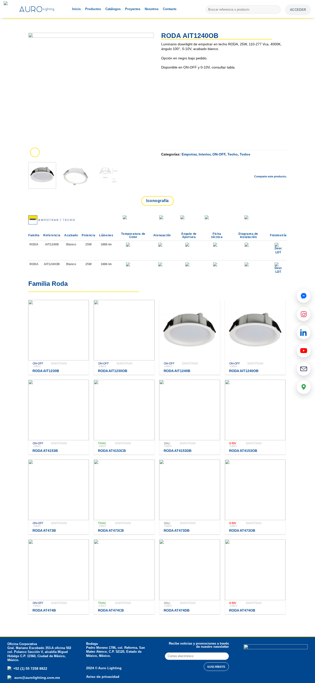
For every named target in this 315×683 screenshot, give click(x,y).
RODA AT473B (44, 530)
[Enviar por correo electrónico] (270, 168)
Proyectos (132, 9)
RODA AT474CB (111, 610)
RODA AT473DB (176, 530)
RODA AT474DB (176, 610)
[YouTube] (304, 351)
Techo (232, 154)
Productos (93, 9)
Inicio (76, 9)
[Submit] (276, 9)
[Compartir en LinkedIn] (283, 168)
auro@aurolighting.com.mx (36, 678)
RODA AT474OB (242, 610)
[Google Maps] (304, 387)
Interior (204, 154)
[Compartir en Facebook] (243, 168)
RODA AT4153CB (112, 451)
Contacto (169, 9)
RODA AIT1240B (177, 371)
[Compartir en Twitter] (257, 168)
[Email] (304, 369)
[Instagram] (304, 314)
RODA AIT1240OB (243, 371)
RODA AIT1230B (45, 371)
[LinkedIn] (304, 332)
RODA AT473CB (111, 530)
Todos (245, 154)
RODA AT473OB (242, 530)
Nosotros (151, 9)
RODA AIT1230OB (112, 371)
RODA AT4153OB (243, 451)
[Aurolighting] (13, 9)
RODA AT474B (44, 610)
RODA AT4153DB (177, 451)
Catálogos (113, 9)
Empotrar (189, 154)
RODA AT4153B (45, 451)
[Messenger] (304, 296)
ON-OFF (218, 154)
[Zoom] (35, 152)
